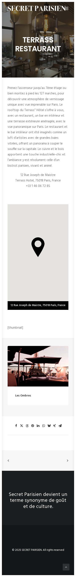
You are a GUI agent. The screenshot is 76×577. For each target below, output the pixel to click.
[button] (38, 366)
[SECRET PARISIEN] (37, 8)
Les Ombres (23, 395)
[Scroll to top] (66, 567)
